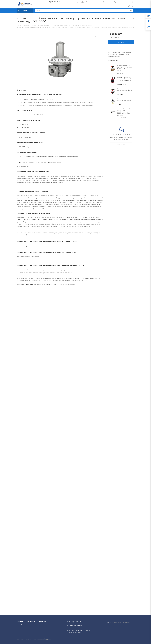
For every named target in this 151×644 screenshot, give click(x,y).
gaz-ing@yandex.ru (83, 2)
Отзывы (34, 625)
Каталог (20, 621)
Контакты (45, 625)
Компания (31, 621)
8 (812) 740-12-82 (54, 2)
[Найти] (131, 10)
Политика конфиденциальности (120, 622)
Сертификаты (22, 625)
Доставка (43, 621)
